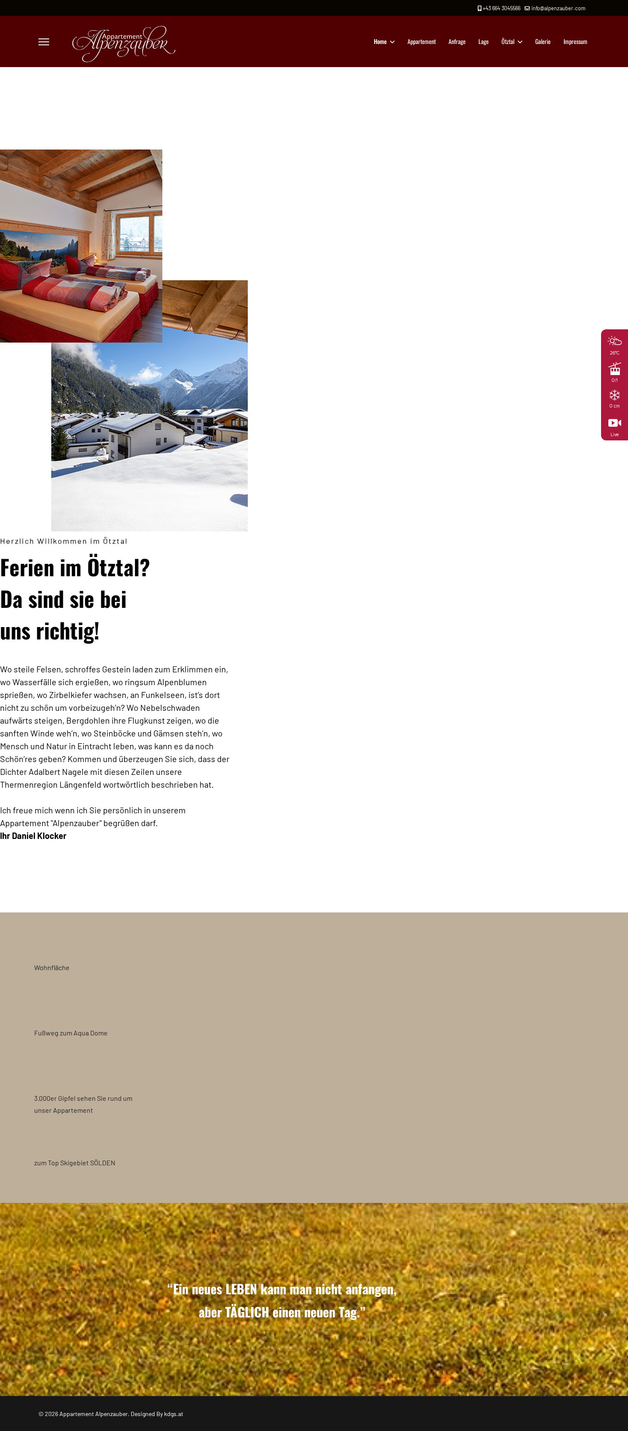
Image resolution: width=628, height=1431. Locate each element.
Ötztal (508, 41)
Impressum (575, 41)
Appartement (422, 41)
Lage (483, 41)
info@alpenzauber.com (558, 8)
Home (380, 41)
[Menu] (43, 41)
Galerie (543, 41)
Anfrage (457, 41)
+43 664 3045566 (501, 8)
